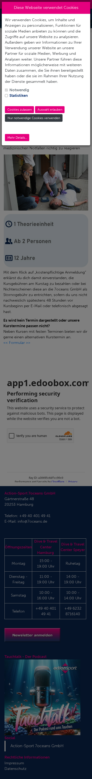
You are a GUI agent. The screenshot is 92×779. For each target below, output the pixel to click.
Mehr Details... (17, 138)
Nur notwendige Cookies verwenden (34, 118)
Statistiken (18, 95)
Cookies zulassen (19, 110)
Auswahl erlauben (50, 110)
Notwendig (19, 90)
